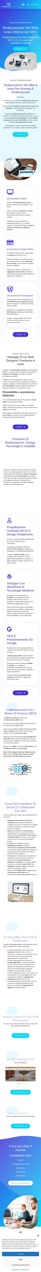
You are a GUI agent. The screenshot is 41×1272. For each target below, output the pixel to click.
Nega (20, 1259)
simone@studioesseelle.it (20, 1164)
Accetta (20, 1254)
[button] (38, 1236)
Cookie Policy (15, 1269)
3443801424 (20, 1172)
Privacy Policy (24, 1269)
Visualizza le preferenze (20, 1265)
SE (9, 4)
